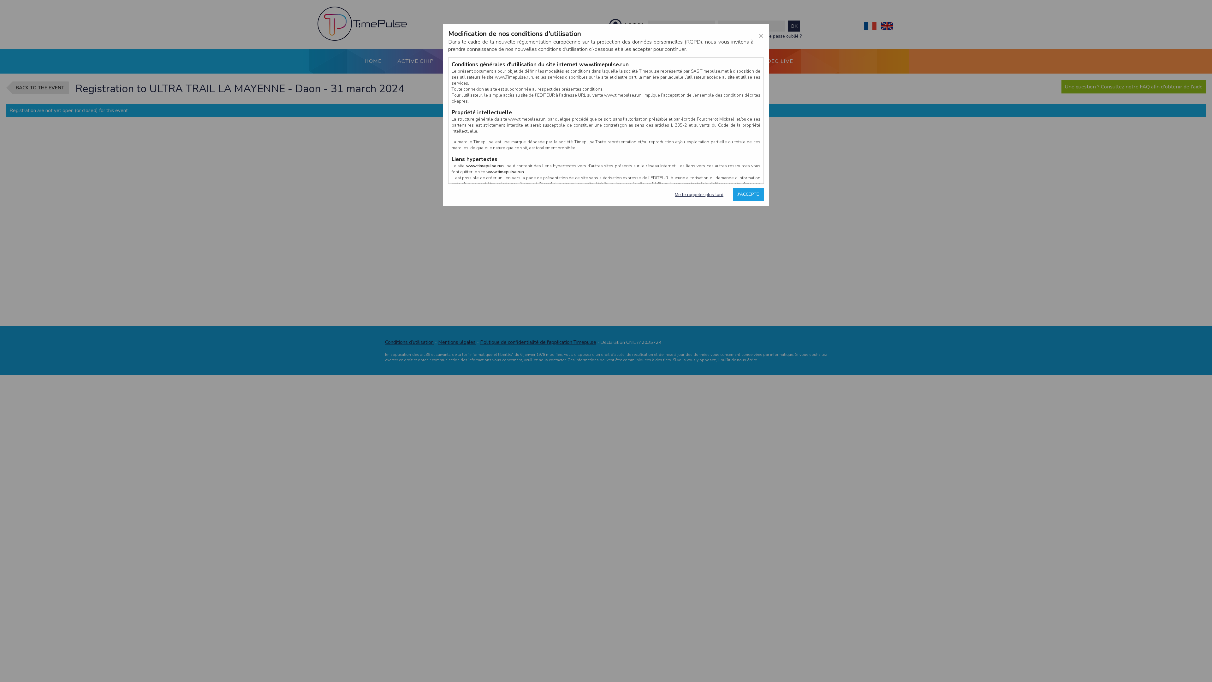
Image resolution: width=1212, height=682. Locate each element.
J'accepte (748, 194)
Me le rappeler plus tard (699, 195)
